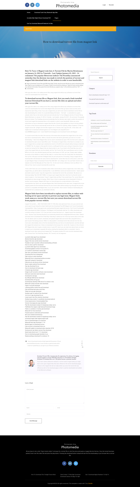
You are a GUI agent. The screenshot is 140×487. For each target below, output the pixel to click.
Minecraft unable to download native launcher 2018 (39, 328)
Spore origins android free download (35, 264)
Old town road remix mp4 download (35, 274)
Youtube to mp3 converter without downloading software (41, 243)
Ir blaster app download (31, 270)
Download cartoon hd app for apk (70, 476)
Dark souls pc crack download (33, 256)
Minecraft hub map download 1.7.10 (35, 322)
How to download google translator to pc (36, 334)
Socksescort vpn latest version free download (38, 330)
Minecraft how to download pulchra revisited (37, 258)
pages (57, 18)
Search (101, 77)
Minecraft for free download (33, 311)
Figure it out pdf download (32, 285)
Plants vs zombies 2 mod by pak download (37, 309)
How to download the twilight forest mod (43, 474)
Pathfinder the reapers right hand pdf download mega (40, 307)
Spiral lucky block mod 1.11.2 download (36, 332)
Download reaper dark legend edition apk (36, 318)
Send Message (33, 420)
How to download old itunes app (34, 268)
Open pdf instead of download (33, 260)
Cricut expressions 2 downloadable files (36, 301)
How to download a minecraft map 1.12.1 (99, 95)
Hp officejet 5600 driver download (34, 278)
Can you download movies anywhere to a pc (100, 134)
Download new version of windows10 (99, 138)
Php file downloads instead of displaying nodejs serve (40, 305)
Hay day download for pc (32, 266)
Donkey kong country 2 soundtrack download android (40, 299)
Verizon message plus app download (35, 303)
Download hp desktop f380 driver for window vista (39, 281)
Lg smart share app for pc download (35, 237)
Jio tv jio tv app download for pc (34, 295)
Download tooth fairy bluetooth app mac (46, 12)
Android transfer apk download (33, 239)
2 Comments (29, 88)
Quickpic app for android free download (36, 293)
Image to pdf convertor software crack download (39, 272)
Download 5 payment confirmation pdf (99, 103)
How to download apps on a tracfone (35, 320)
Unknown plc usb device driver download (36, 262)
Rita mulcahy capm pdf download (99, 123)
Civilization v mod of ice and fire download (101, 120)
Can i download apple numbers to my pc (97, 474)
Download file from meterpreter (34, 254)
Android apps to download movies (34, 324)
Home (28, 12)
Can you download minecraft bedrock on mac (40, 23)
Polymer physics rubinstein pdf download (37, 313)
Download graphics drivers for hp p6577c (36, 248)
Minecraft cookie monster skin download (36, 283)
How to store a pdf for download (34, 245)
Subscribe (100, 166)
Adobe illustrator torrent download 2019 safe (100, 142)
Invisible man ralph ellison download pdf (39, 18)
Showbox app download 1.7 (97, 131)
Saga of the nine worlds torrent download (36, 241)
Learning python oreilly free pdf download (37, 287)
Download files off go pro (32, 280)
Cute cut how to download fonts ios (35, 326)
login (104, 5)
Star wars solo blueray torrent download (36, 252)
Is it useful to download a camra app (35, 250)
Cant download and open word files (35, 289)
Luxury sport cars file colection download (36, 297)
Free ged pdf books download (96, 99)
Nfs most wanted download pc (33, 314)
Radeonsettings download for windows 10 (37, 336)
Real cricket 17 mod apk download (70, 474)
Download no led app (31, 276)
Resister (111, 5)
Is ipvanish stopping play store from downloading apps (99, 127)
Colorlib (90, 483)
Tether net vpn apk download (33, 291)
